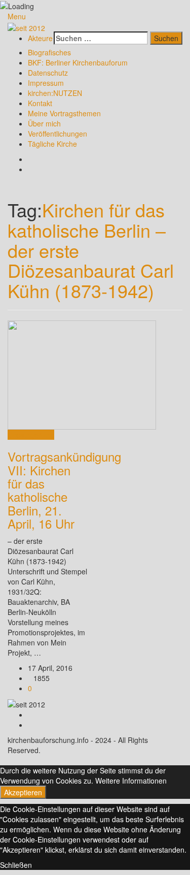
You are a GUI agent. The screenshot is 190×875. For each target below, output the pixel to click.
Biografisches (49, 52)
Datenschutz (48, 73)
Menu (17, 16)
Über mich (44, 123)
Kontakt (40, 103)
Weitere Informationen (131, 780)
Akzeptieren (23, 792)
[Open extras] (51, 26)
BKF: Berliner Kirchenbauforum (78, 62)
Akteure (40, 38)
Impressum (46, 83)
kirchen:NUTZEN (55, 93)
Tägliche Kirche (52, 144)
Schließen (16, 865)
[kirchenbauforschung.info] (26, 26)
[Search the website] (56, 26)
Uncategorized (31, 435)
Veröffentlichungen (57, 133)
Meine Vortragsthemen (64, 113)
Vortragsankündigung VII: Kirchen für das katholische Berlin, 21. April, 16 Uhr (64, 489)
